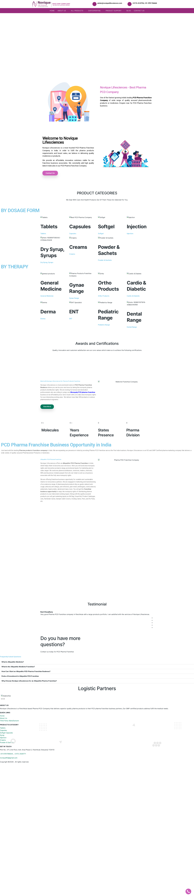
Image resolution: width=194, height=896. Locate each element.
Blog (129, 11)
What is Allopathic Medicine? (13, 662)
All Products (77, 11)
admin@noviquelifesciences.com (109, 3)
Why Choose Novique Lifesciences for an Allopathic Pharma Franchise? (29, 681)
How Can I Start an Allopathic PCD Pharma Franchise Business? (26, 671)
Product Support (113, 11)
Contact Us (139, 11)
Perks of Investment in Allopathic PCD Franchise (20, 676)
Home (52, 11)
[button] (3, 43)
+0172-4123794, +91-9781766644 (144, 3)
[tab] (97, 662)
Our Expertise (94, 11)
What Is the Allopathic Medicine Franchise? (18, 667)
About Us (62, 11)
